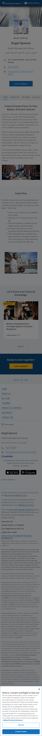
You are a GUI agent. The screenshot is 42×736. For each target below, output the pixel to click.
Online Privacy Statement (13, 720)
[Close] (39, 689)
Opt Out (21, 725)
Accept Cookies (21, 731)
